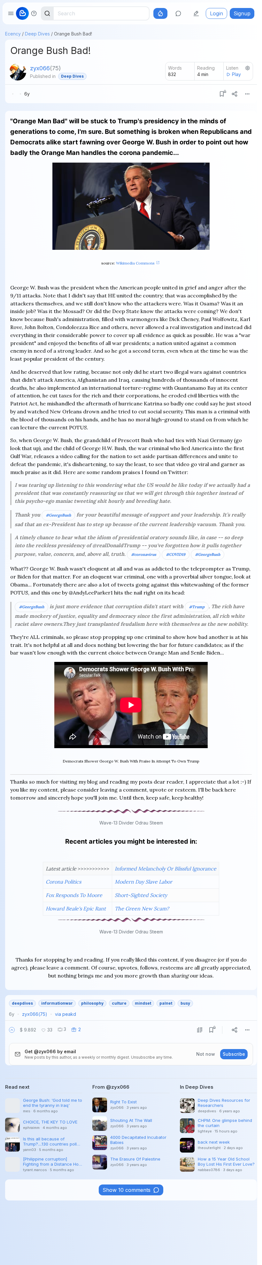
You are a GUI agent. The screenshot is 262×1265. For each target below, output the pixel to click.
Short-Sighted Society (141, 895)
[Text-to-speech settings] (247, 68)
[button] (12, 1030)
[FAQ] (34, 13)
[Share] (234, 93)
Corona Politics (63, 881)
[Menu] (247, 94)
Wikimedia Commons (135, 263)
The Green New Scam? (142, 908)
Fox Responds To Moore (74, 895)
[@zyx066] (17, 71)
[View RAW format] (199, 1030)
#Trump (196, 606)
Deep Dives (37, 33)
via (65, 1014)
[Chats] (178, 13)
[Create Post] (196, 13)
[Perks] (160, 13)
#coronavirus (143, 554)
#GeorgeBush (58, 515)
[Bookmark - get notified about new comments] (221, 94)
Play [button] (236, 74)
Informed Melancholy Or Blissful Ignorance (165, 868)
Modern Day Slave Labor (143, 881)
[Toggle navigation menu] (11, 13)
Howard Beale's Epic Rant (76, 908)
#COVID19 (175, 554)
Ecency (13, 33)
